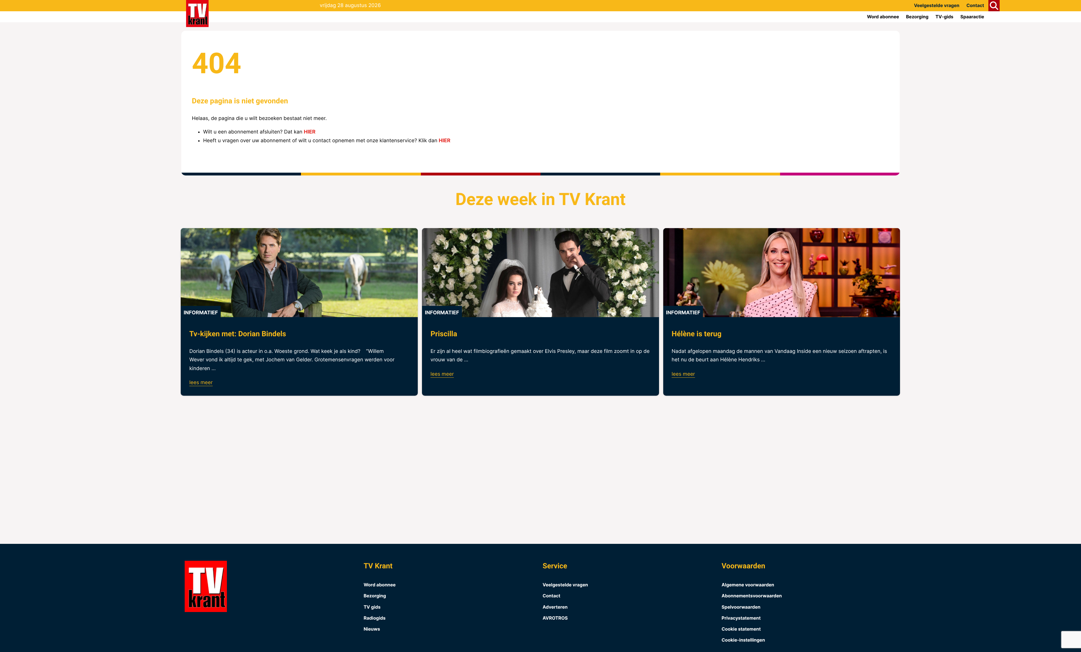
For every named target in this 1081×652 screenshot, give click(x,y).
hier (309, 132)
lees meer (201, 383)
